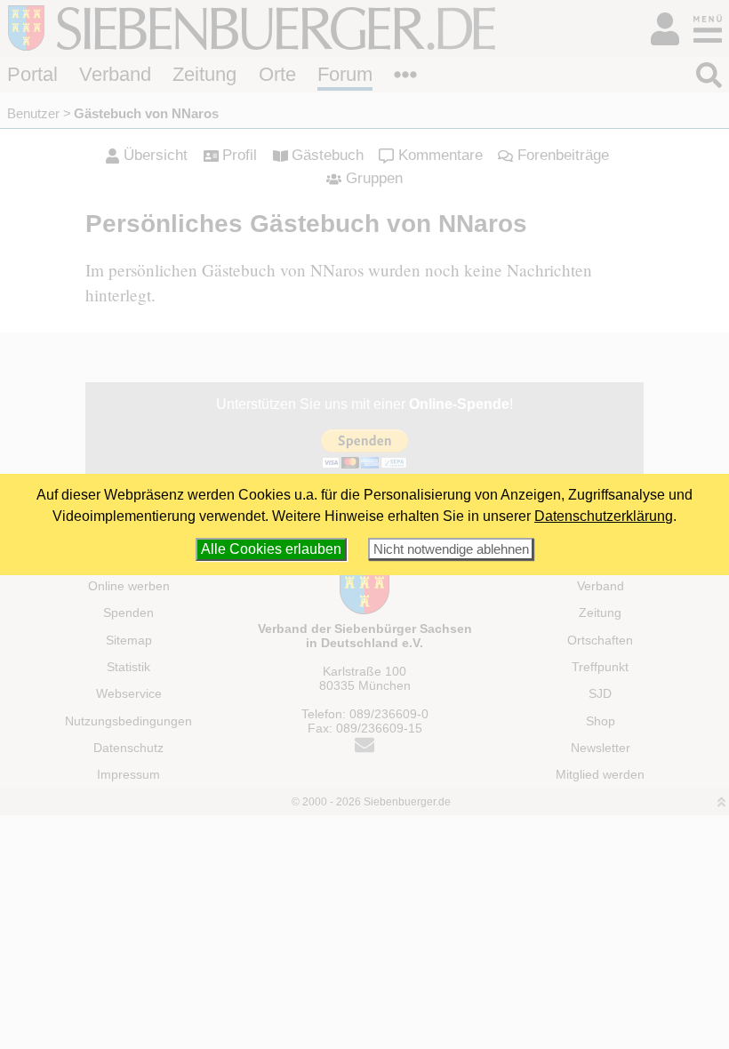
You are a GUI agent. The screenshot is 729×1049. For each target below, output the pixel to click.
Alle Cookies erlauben (271, 549)
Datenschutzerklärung (603, 516)
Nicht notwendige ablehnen (451, 549)
